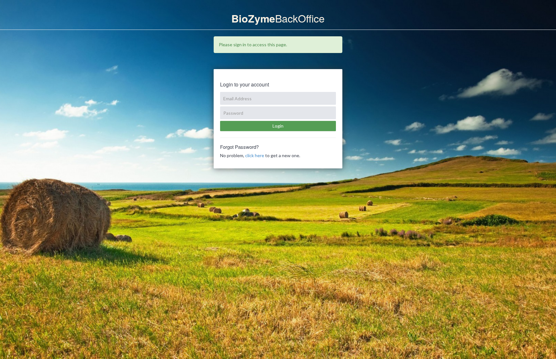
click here (254, 155)
